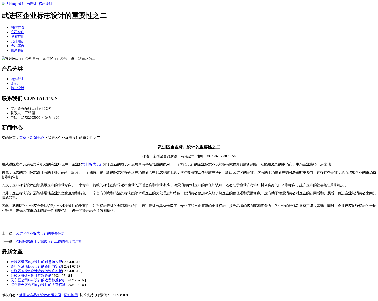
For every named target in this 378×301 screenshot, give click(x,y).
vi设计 (15, 83)
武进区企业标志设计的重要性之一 (42, 233)
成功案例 (17, 46)
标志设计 (17, 88)
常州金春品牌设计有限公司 (40, 295)
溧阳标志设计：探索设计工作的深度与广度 (49, 241)
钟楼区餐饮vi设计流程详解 (31, 275)
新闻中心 (37, 137)
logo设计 (17, 79)
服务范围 (17, 36)
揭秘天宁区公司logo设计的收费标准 (38, 285)
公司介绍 (17, 32)
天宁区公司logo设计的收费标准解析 (38, 280)
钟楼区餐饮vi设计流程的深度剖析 (36, 271)
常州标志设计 (92, 164)
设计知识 (17, 41)
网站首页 (17, 27)
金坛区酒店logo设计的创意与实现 (36, 262)
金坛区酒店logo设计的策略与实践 (36, 266)
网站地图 (71, 295)
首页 (22, 137)
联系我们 (17, 50)
